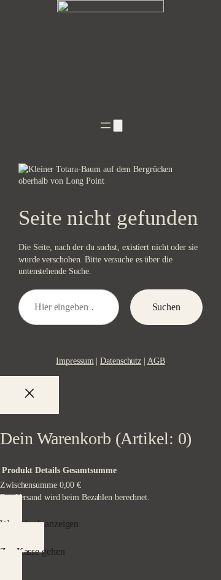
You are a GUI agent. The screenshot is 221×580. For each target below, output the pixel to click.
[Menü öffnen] (105, 125)
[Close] (29, 395)
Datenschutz (120, 361)
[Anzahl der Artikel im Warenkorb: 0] (118, 125)
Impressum (74, 361)
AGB (156, 361)
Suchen (166, 307)
